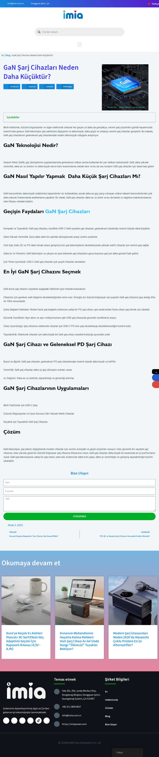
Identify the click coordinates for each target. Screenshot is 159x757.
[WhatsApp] (155, 377)
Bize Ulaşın (111, 724)
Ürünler (109, 707)
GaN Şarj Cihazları (67, 211)
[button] (79, 44)
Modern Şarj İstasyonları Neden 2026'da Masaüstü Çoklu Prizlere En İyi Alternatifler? (131, 639)
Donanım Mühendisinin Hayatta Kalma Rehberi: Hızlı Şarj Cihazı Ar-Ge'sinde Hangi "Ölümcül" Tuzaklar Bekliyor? (79, 641)
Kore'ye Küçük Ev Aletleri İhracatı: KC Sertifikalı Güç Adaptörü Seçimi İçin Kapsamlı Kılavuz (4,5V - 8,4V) (25, 641)
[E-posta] (155, 384)
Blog (8, 55)
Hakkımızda (111, 699)
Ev (3, 55)
